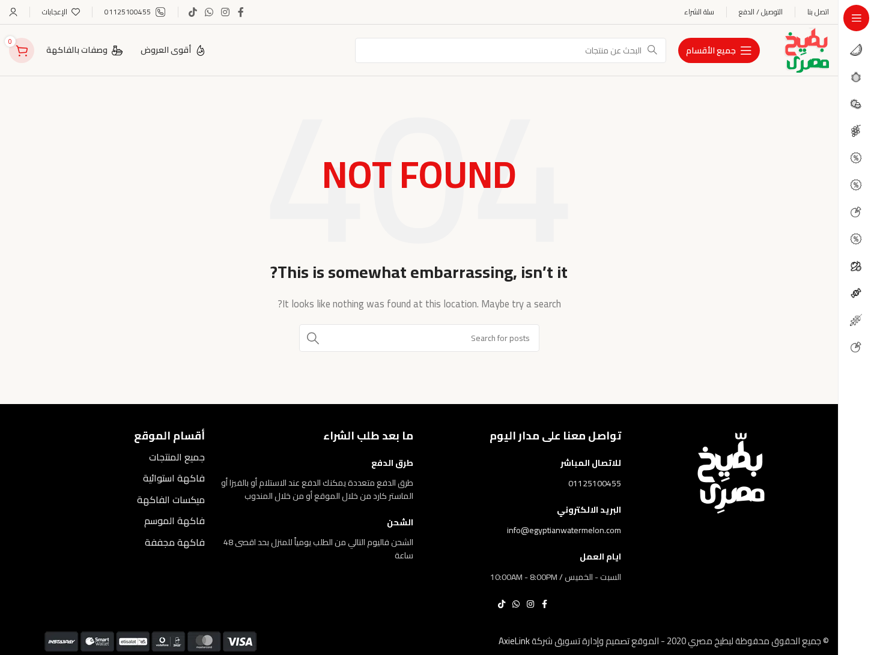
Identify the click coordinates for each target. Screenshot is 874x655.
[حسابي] (13, 12)
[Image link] (731, 471)
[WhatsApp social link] (209, 12)
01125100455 (594, 483)
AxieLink (514, 641)
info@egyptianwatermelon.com (564, 530)
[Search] (313, 338)
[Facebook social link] (241, 12)
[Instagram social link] (225, 12)
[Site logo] (806, 49)
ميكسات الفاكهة (171, 499)
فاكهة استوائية (174, 478)
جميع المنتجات (177, 457)
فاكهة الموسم (174, 521)
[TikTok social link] (192, 12)
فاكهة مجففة (175, 542)
